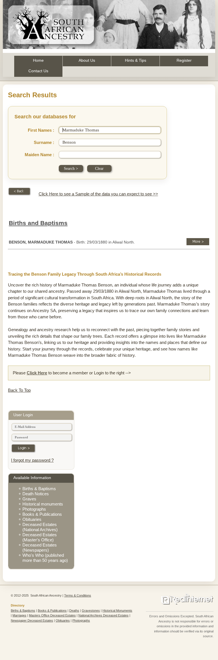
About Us (87, 60)
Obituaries (31, 519)
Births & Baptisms (39, 488)
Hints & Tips (135, 60)
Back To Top (19, 390)
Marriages (19, 615)
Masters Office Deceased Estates (52, 615)
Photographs (34, 509)
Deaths (74, 610)
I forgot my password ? (32, 460)
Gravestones (91, 610)
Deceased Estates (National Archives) (40, 527)
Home (38, 60)
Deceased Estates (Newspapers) (39, 547)
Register (184, 60)
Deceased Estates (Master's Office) (39, 537)
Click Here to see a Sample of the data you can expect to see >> (98, 193)
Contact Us (38, 71)
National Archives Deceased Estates (103, 615)
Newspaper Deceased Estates (32, 620)
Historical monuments (42, 504)
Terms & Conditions (77, 595)
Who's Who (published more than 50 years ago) (45, 558)
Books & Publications (42, 514)
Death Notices (35, 493)
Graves (29, 498)
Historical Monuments (117, 610)
